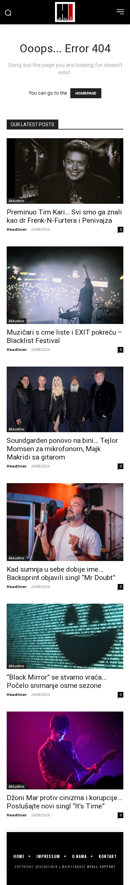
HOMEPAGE (85, 93)
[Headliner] (65, 12)
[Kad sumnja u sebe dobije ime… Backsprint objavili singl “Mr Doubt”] (65, 522)
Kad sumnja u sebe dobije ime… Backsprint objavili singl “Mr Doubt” (61, 573)
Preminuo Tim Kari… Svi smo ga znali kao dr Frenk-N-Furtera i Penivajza (64, 216)
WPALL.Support (101, 866)
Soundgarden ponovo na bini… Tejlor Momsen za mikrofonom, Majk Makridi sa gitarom (62, 449)
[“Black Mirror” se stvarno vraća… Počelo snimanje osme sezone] (65, 636)
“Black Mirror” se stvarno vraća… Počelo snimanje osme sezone (56, 681)
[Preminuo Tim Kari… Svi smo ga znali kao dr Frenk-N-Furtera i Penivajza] (65, 171)
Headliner (17, 229)
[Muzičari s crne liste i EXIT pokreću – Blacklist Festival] (65, 285)
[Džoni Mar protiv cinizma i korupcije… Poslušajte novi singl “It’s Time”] (65, 750)
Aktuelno (16, 200)
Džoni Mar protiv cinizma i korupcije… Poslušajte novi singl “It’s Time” (64, 802)
